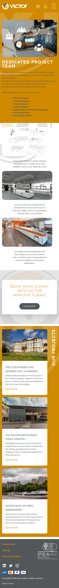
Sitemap (6, 550)
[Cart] (38, 7)
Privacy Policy (8, 544)
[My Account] (45, 7)
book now (29, 306)
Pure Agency (10, 583)
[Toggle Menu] (53, 6)
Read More (11, 389)
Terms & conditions (11, 556)
